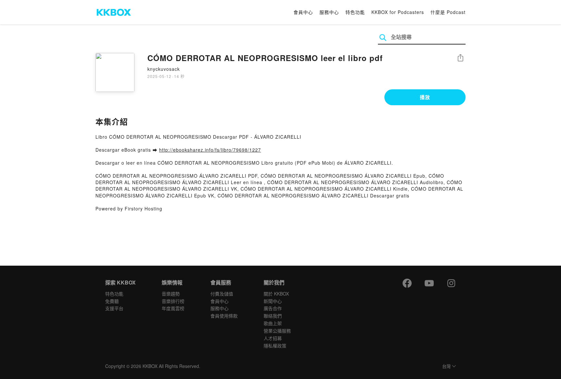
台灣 (446, 366)
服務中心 (329, 12)
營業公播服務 (277, 330)
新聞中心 (273, 301)
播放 (425, 97)
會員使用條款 (224, 315)
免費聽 (112, 301)
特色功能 (355, 12)
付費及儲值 (221, 293)
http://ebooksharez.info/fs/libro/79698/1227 (210, 149)
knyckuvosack (163, 69)
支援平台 (114, 308)
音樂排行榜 (173, 301)
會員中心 (303, 12)
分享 (460, 58)
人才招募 (273, 338)
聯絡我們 (273, 315)
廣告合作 (273, 308)
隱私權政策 (275, 345)
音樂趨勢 (171, 293)
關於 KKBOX (276, 293)
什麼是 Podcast (448, 12)
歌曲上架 (273, 323)
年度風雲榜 (173, 308)
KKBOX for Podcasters (397, 12)
